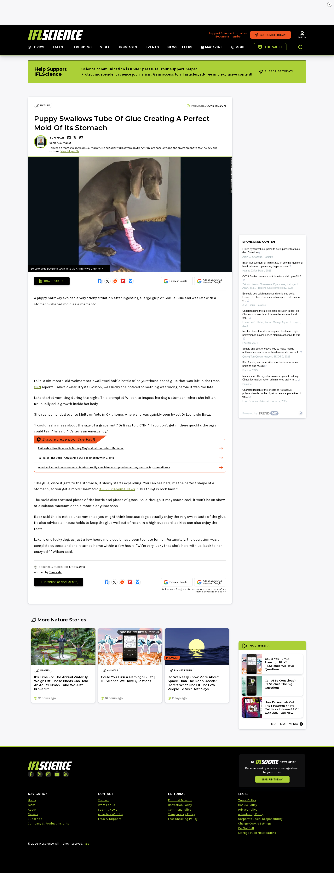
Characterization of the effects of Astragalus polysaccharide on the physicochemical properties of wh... (271, 393)
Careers (33, 814)
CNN (37, 387)
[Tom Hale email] (81, 137)
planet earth (183, 670)
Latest (59, 47)
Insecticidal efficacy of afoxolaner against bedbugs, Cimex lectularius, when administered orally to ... (271, 378)
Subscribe (35, 819)
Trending (83, 47)
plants (45, 670)
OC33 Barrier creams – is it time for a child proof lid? (271, 276)
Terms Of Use (247, 800)
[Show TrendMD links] (300, 412)
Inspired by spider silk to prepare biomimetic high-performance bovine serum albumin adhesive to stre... (272, 333)
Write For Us (106, 805)
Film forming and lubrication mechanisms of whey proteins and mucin (270, 364)
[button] (300, 47)
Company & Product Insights (48, 823)
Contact (103, 800)
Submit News (107, 809)
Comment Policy (179, 809)
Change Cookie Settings (255, 823)
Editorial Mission (180, 800)
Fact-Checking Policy (182, 819)
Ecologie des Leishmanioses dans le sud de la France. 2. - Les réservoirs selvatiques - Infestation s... (271, 297)
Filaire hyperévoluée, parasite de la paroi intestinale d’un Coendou (271, 251)
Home (32, 800)
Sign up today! (272, 779)
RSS (86, 843)
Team (31, 805)
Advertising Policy (250, 814)
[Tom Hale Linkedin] (69, 137)
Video (105, 47)
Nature (45, 105)
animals (112, 670)
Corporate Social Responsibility (260, 819)
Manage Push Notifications (257, 833)
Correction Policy (180, 805)
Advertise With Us (110, 814)
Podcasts (128, 47)
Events (152, 47)
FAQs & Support (109, 819)
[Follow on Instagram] (48, 774)
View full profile (69, 151)
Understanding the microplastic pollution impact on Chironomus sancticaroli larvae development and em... (270, 314)
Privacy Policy (247, 809)
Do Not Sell (246, 828)
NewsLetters (179, 47)
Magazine (214, 47)
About (32, 809)
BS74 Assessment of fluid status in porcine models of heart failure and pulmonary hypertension (272, 264)
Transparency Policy (181, 814)
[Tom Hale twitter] (75, 137)
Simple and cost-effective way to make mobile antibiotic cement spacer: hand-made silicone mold (270, 350)
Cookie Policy (247, 805)
